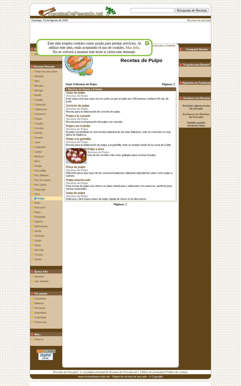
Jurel (37, 142)
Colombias (40, 317)
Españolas (40, 298)
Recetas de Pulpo (77, 95)
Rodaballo (40, 216)
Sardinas (39, 235)
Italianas (39, 303)
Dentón (38, 132)
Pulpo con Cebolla (78, 126)
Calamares (40, 109)
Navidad (39, 276)
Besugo (38, 90)
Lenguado (40, 147)
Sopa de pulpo (75, 92)
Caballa (38, 99)
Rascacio (39, 207)
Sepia (37, 245)
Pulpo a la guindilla (78, 139)
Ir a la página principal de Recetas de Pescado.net (108, 372)
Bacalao (39, 85)
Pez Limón (40, 184)
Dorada (38, 137)
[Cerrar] (147, 42)
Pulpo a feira (95, 149)
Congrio (38, 123)
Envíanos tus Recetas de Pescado (196, 115)
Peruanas (39, 307)
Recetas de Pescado (65, 372)
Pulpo (41, 198)
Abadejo (39, 76)
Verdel (37, 259)
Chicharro (40, 114)
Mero (37, 161)
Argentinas (40, 312)
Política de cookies (177, 372)
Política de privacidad (152, 372)
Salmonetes (41, 226)
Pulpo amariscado (78, 180)
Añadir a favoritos (154, 45)
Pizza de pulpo (75, 167)
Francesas (40, 322)
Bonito (37, 95)
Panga (38, 165)
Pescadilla (40, 170)
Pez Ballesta (41, 175)
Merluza (39, 156)
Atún (37, 81)
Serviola (39, 249)
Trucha (38, 254)
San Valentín (41, 281)
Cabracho (40, 104)
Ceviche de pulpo (77, 105)
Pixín (37, 194)
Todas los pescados (45, 71)
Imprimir (171, 45)
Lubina (38, 151)
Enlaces (39, 339)
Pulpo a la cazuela (78, 115)
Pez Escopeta (42, 180)
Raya (37, 212)
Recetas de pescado (199, 20)
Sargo (37, 240)
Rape (37, 202)
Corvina (38, 128)
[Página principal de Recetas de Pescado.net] (75, 16)
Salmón (38, 221)
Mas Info (132, 48)
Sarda (37, 231)
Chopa (38, 118)
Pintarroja (39, 189)
